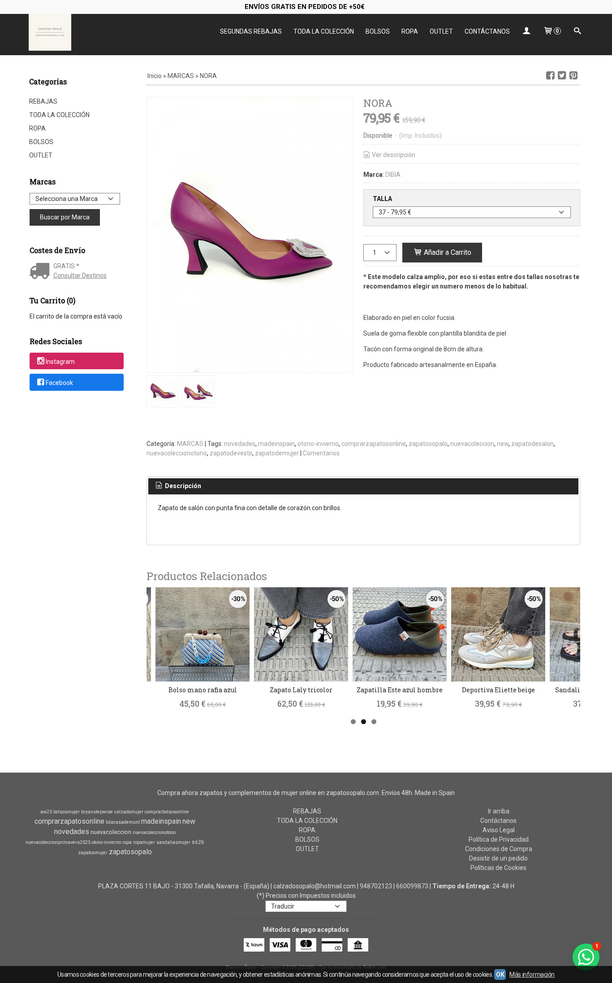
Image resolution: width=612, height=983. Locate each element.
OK (500, 974)
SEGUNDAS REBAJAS (251, 31)
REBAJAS (43, 101)
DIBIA (393, 174)
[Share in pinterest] (573, 75)
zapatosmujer (93, 853)
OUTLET (441, 31)
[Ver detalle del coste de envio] (41, 272)
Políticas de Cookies (498, 867)
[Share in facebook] (550, 75)
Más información (532, 974)
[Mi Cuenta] (526, 31)
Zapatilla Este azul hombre (400, 690)
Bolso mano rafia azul (202, 690)
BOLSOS (378, 31)
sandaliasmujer (173, 842)
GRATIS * (66, 266)
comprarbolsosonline (167, 812)
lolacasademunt (123, 822)
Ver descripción (393, 154)
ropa (127, 842)
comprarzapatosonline (373, 443)
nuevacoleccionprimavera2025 (58, 842)
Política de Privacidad (499, 839)
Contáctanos (498, 820)
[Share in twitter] (562, 75)
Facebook (59, 382)
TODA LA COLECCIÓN (323, 31)
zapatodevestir (231, 453)
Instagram (60, 361)
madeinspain (276, 443)
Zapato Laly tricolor (301, 690)
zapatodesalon (532, 443)
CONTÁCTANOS (487, 31)
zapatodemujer (277, 453)
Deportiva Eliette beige (498, 690)
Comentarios (321, 453)
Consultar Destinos (80, 275)
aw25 (46, 812)
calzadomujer (128, 812)
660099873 (412, 886)
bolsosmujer (66, 812)
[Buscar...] (577, 31)
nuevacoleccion (472, 443)
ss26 (198, 842)
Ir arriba (498, 811)
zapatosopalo (428, 443)
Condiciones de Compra (498, 848)
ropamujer (144, 842)
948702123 (376, 886)
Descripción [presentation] (182, 485)
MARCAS (190, 443)
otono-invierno (318, 443)
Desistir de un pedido (498, 858)
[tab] (178, 486)
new (503, 443)
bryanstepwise (97, 812)
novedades (239, 443)
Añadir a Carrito (446, 252)
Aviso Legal (499, 830)
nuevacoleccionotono (177, 453)
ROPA (409, 31)
